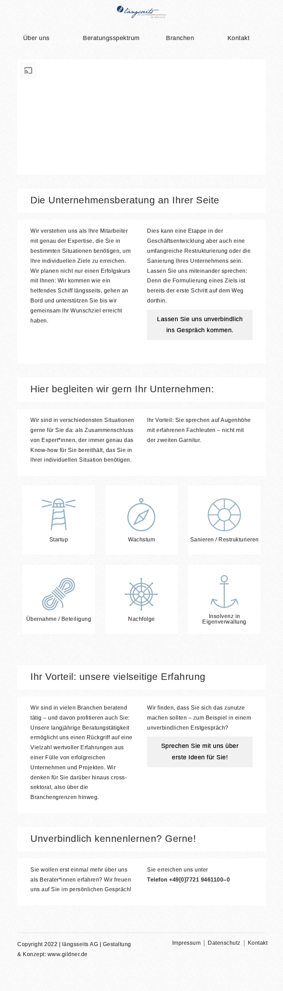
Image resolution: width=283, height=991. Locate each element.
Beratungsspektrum (111, 38)
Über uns (36, 38)
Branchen (180, 38)
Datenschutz (224, 943)
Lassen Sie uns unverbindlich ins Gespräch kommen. (200, 325)
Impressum (186, 943)
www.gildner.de (68, 955)
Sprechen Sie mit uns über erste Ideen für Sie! (200, 752)
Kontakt (238, 38)
